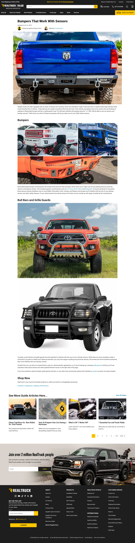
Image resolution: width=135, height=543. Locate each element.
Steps (61, 12)
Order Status (130, 2)
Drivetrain (21, 386)
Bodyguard (88, 189)
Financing (111, 500)
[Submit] (36, 513)
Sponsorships (91, 504)
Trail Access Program (93, 508)
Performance (44, 386)
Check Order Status (113, 508)
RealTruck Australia (92, 516)
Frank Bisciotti (58, 28)
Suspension (29, 386)
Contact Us (111, 493)
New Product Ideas (71, 515)
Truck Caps (53, 12)
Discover (76, 12)
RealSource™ (91, 493)
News (47, 504)
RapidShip (69, 497)
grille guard (97, 365)
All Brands (69, 504)
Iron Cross (69, 189)
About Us (48, 493)
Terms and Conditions (99, 537)
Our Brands (48, 500)
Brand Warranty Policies (115, 522)
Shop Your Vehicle (15, 12)
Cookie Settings (88, 537)
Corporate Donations (93, 497)
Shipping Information (114, 504)
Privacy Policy (49, 508)
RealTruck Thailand (92, 527)
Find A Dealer (112, 515)
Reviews (89, 500)
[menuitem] (3, 12)
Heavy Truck (69, 511)
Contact (121, 2)
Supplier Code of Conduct (52, 511)
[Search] (96, 6)
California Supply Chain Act (76, 537)
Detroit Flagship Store (51, 525)
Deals (68, 12)
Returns (110, 511)
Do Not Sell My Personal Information (59, 537)
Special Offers (70, 508)
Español (110, 526)
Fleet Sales (111, 530)
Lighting (36, 386)
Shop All (3, 12)
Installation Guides (71, 493)
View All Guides (121, 395)
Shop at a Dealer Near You (108, 2)
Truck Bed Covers (41, 12)
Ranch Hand (78, 189)
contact (94, 371)
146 (116, 436)
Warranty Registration (114, 519)
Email (10, 465)
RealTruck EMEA (92, 520)
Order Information (113, 497)
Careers (47, 497)
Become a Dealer (50, 521)
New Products (28, 12)
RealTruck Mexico (92, 524)
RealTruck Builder (68, 2)
